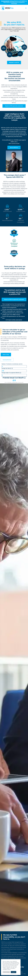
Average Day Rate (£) (7, 368)
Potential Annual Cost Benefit (14, 378)
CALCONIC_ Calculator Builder (13, 382)
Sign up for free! (20, 382)
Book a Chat (6, 354)
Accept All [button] (13, 972)
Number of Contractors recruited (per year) (12, 364)
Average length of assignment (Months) (11, 372)
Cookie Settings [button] (6, 972)
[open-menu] (26, 8)
